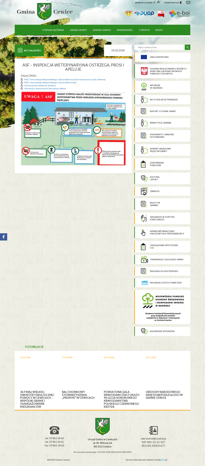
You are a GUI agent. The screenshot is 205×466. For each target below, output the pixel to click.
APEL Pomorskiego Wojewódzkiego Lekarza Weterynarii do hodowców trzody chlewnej (64, 79)
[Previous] (12, 380)
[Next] (192, 380)
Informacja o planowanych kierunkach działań (45, 88)
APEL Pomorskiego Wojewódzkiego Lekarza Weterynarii (50, 82)
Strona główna (53, 29)
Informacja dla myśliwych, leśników (40, 85)
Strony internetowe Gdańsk (140, 459)
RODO (159, 29)
